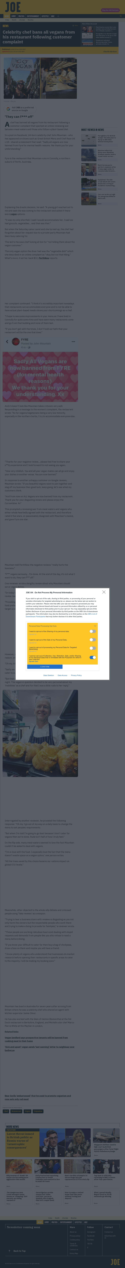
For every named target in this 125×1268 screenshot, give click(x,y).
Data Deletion (48, 675)
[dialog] (62, 634)
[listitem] (62, 626)
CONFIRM (44, 667)
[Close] (104, 592)
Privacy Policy (76, 675)
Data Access (62, 675)
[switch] (93, 631)
